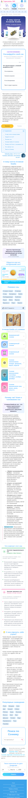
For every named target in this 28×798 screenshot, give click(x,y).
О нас (13, 783)
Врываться (6, 303)
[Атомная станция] (19, 33)
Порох (13, 303)
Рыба (4, 706)
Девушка (5, 718)
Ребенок (5, 712)
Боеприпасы (12, 294)
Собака (17, 709)
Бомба (20, 294)
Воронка (17, 300)
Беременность (7, 721)
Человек (12, 718)
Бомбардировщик (8, 297)
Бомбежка (18, 297)
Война (10, 300)
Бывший (10, 709)
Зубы (17, 706)
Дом (4, 709)
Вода (19, 718)
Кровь (11, 712)
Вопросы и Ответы (13, 788)
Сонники (19, 126)
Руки (14, 721)
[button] (8, 308)
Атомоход (18, 291)
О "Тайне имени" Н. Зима (13, 794)
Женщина (11, 706)
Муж (16, 715)
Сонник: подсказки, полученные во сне (13, 754)
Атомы (5, 294)
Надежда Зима (9, 153)
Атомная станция (8, 291)
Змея (11, 715)
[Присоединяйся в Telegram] (22, 1)
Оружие (20, 303)
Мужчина (18, 712)
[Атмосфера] (8, 33)
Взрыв (5, 300)
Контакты (13, 786)
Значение (7, 126)
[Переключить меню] (25, 1)
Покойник (5, 724)
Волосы (5, 715)
